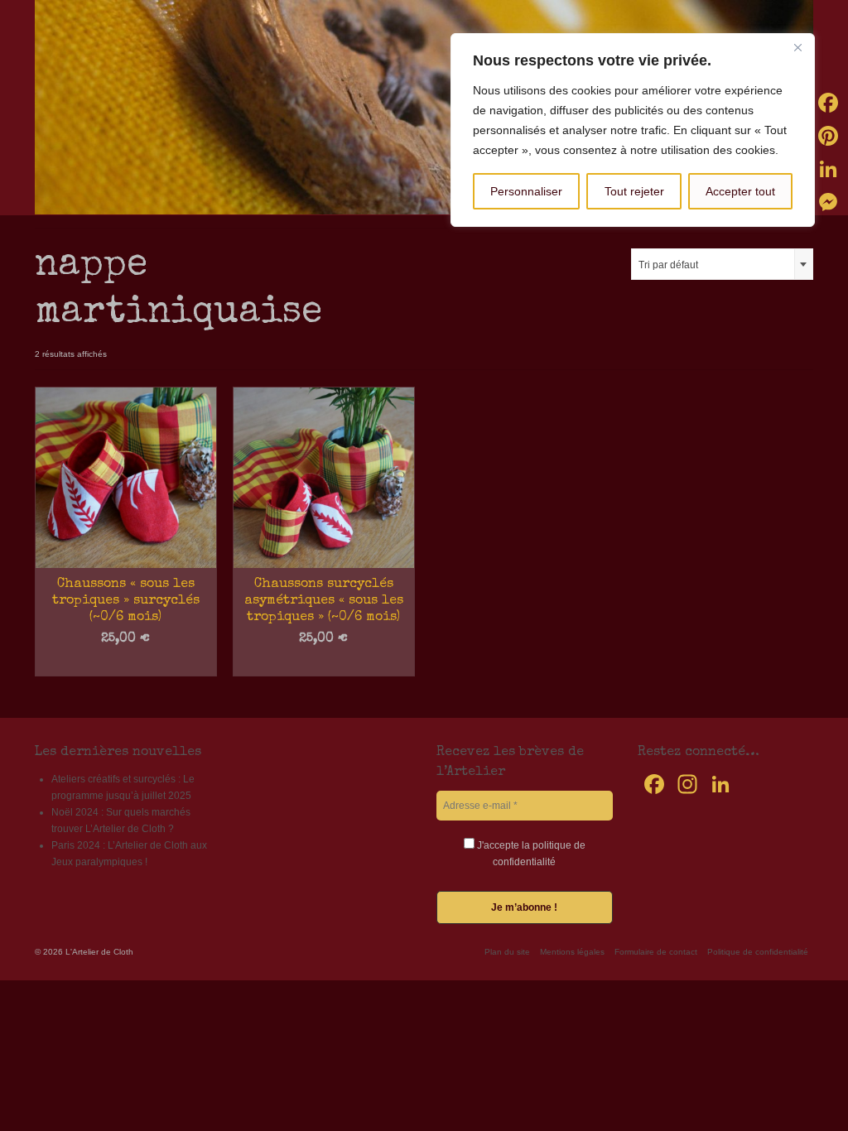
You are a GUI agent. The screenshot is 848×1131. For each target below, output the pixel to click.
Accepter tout (740, 191)
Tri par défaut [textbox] (668, 265)
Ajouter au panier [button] (126, 664)
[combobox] (722, 264)
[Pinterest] (828, 135)
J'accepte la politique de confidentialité (530, 854)
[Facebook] (828, 102)
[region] (632, 130)
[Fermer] (797, 47)
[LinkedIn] (828, 168)
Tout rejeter (634, 191)
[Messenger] (828, 202)
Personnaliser (526, 191)
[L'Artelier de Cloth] (424, 107)
